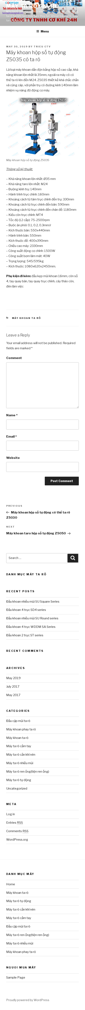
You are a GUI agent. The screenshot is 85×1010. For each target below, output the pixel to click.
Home (10, 884)
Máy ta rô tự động (18, 780)
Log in (10, 814)
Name (12, 415)
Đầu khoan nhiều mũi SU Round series (32, 618)
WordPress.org (17, 839)
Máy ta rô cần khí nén (20, 754)
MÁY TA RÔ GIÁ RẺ (32, 6)
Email (11, 436)
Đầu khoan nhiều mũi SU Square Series (32, 601)
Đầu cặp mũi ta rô (18, 721)
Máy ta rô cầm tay (18, 746)
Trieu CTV (42, 46)
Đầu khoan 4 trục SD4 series (26, 610)
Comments (17, 831)
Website (13, 458)
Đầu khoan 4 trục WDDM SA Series (30, 627)
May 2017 (13, 695)
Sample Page (15, 977)
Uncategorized (16, 788)
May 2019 (13, 678)
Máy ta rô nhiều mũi (19, 763)
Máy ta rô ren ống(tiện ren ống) (27, 771)
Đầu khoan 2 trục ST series (24, 635)
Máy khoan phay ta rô (21, 729)
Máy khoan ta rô (26, 318)
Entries (14, 823)
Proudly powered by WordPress (27, 1000)
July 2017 (12, 686)
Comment (14, 358)
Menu (45, 31)
